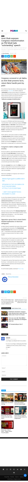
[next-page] (4, 330)
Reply (7, 348)
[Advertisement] (14, 15)
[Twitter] (5, 56)
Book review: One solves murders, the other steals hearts (6, 417)
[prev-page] (2, 330)
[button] (2, 31)
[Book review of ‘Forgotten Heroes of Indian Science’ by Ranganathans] (21, 410)
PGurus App (20, 268)
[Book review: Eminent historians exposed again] (21, 397)
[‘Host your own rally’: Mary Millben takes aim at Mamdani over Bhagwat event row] (4, 319)
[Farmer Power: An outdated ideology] (7, 397)
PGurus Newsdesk (5, 53)
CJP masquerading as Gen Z (15, 324)
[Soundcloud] (17, 469)
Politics (6, 34)
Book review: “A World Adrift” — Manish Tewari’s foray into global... (6, 431)
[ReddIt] (14, 56)
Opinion (3, 327)
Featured (3, 314)
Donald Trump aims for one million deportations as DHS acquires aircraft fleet (21, 301)
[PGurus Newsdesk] (4, 279)
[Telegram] (8, 56)
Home (2, 34)
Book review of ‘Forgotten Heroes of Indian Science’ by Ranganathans (21, 417)
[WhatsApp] (11, 56)
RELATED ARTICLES (6, 308)
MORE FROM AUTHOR (16, 308)
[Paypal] (14, 469)
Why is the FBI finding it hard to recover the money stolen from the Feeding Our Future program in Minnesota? (7, 301)
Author (3, 273)
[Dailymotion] (3, 469)
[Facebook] (2, 56)
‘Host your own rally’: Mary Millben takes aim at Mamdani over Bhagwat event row (17, 319)
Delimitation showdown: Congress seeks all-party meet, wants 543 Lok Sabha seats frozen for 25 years (17, 313)
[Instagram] (10, 469)
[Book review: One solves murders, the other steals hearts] (7, 410)
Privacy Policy (6, 476)
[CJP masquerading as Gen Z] (4, 325)
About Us (17, 476)
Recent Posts (8, 273)
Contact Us (22, 476)
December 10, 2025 (8, 194)
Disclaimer (12, 476)
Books (3, 413)
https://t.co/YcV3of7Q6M (11, 188)
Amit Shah (10, 90)
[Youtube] (14, 472)
